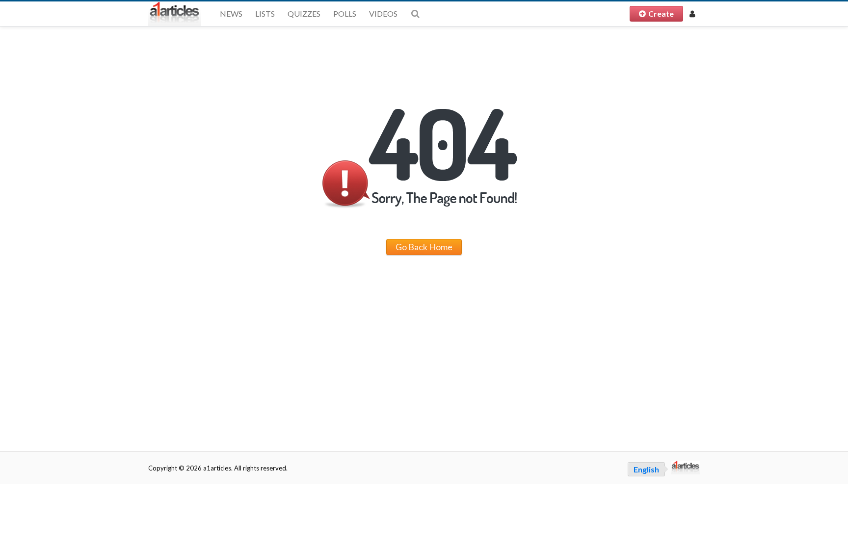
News (231, 13)
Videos (383, 13)
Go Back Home (424, 246)
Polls (344, 13)
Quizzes (304, 13)
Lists (265, 13)
